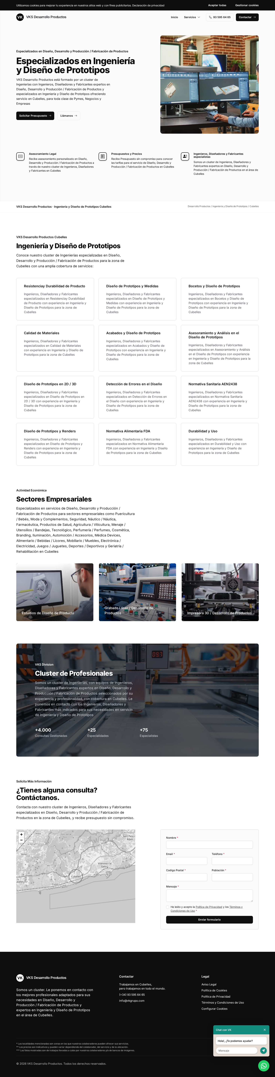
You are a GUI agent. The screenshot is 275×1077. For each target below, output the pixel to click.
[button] (75, 876)
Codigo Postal (176, 870)
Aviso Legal (208, 984)
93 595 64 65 (222, 17)
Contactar (245, 17)
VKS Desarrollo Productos (45, 17)
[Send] (263, 1050)
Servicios (190, 17)
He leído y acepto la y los (207, 908)
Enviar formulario (209, 919)
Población (219, 870)
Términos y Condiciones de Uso (222, 1002)
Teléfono (218, 854)
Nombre (172, 837)
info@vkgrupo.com (131, 1000)
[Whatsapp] (263, 1065)
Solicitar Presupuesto (33, 115)
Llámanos (66, 115)
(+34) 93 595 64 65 (132, 994)
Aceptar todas (217, 5)
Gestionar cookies (247, 5)
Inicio (174, 17)
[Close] (265, 1029)
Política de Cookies (214, 990)
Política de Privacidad (209, 906)
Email (170, 854)
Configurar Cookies (214, 1008)
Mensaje (172, 886)
